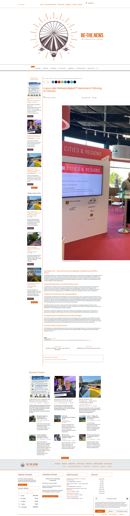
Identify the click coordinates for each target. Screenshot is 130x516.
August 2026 (101, 479)
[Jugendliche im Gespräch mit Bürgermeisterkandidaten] (34, 89)
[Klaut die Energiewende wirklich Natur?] (34, 275)
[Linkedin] (65, 82)
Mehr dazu (89, 340)
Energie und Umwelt (31, 281)
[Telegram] (71, 82)
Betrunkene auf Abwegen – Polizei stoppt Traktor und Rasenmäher (58, 349)
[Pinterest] (59, 82)
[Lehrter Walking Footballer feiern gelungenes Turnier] (32, 437)
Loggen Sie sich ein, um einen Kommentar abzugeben (55, 359)
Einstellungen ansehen (122, 511)
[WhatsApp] (62, 82)
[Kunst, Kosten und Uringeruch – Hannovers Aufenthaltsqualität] (34, 160)
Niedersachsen (69, 498)
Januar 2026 (101, 493)
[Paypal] (33, 493)
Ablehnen (111, 511)
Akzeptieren (100, 511)
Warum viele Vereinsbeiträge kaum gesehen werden (68, 436)
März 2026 (101, 489)
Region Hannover (49, 78)
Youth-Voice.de (29, 95)
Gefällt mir (35, 495)
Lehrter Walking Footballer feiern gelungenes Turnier (42, 436)
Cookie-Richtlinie (104, 514)
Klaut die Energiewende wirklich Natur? (69, 417)
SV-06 (88, 420)
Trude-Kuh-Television (30, 138)
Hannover (56, 78)
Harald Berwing (92, 420)
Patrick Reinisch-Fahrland (31, 173)
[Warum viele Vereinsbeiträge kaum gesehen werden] (57, 437)
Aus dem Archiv (69, 491)
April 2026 (102, 487)
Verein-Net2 (64, 439)
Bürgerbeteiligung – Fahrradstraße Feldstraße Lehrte (33, 249)
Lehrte (28, 133)
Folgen (36, 498)
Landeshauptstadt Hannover (51, 338)
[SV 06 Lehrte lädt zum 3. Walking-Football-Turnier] (82, 437)
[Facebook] (53, 82)
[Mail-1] (30, 493)
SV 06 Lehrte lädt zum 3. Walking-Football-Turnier (93, 436)
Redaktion (73, 491)
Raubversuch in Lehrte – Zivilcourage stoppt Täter (77, 484)
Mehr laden (34, 187)
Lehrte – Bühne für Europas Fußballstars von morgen (93, 417)
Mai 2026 (102, 485)
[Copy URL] (74, 82)
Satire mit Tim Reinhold (70, 494)
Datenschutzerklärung (113, 514)
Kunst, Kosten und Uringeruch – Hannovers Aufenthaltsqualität (33, 170)
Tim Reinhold (76, 494)
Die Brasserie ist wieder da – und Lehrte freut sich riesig (76, 479)
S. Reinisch (29, 102)
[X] (56, 82)
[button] (127, 498)
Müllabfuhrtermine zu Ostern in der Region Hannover (89, 348)
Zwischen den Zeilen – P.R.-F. (32, 166)
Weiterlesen (30, 116)
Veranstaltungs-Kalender (72, 497)
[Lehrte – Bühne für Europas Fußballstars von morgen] (82, 418)
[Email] (68, 82)
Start (44, 78)
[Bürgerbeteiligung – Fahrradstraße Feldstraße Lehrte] (34, 239)
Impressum (121, 514)
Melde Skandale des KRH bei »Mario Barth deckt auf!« (77, 489)
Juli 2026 (102, 481)
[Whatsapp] (24, 493)
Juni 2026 (102, 483)
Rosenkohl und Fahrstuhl (73, 493)
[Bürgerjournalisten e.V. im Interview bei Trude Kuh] (34, 127)
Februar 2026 (101, 491)
